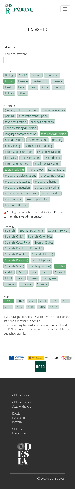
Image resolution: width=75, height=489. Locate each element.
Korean (33, 278)
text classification (15, 122)
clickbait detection (42, 122)
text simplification (37, 199)
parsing (9, 116)
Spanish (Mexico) (42, 254)
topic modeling (14, 170)
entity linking (13, 146)
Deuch (22, 272)
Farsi (34, 272)
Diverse (36, 75)
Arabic (9, 272)
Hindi (8, 278)
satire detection (37, 140)
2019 (65, 301)
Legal (21, 87)
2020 (54, 301)
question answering (47, 187)
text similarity (13, 199)
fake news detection (53, 134)
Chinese (42, 284)
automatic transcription (33, 116)
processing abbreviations (20, 175)
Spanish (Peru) (41, 260)
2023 (21, 301)
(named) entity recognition (21, 110)
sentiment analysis (53, 110)
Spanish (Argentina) (31, 230)
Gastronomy (40, 81)
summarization (51, 193)
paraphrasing (56, 170)
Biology (9, 75)
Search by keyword (15, 54)
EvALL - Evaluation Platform (18, 418)
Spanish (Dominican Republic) (23, 248)
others (23, 93)
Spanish (10, 230)
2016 (30, 307)
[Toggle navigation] (65, 8)
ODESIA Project (21, 395)
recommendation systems (21, 193)
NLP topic (9, 106)
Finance (23, 81)
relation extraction (48, 152)
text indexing (52, 158)
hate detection (14, 140)
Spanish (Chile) (14, 236)
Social (45, 87)
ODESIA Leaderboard (20, 431)
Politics (9, 93)
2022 (32, 301)
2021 (43, 301)
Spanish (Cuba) (44, 242)
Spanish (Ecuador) (16, 254)
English (60, 266)
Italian (20, 278)
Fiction (9, 81)
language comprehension (20, 134)
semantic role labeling (39, 146)
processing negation (17, 187)
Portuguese (50, 278)
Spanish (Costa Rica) (17, 242)
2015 (42, 307)
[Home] (21, 9)
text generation (30, 158)
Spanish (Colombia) (40, 236)
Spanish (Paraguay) (16, 260)
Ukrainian (26, 284)
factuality (10, 158)
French (46, 272)
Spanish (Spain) (14, 266)
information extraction (18, 152)
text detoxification (16, 205)
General (57, 81)
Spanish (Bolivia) (58, 230)
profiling (57, 140)
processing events (52, 175)
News (32, 87)
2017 (19, 307)
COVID (23, 75)
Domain (8, 71)
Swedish (10, 284)
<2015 (54, 307)
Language (9, 226)
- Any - (9, 301)
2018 (8, 307)
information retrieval (17, 164)
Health (9, 87)
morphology (36, 170)
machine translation (47, 164)
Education (52, 75)
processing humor (46, 181)
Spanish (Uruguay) (40, 266)
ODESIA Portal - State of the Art (21, 404)
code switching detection (20, 128)
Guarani (60, 272)
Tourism (58, 87)
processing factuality (17, 181)
